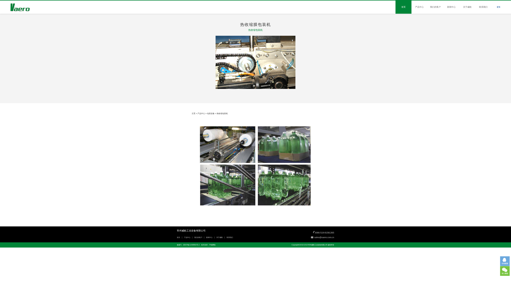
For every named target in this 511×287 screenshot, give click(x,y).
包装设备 (211, 113)
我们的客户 (435, 7)
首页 (403, 7)
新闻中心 (451, 7)
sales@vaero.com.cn (324, 237)
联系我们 (483, 7)
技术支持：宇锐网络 (208, 245)
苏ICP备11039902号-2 (191, 245)
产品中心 (419, 7)
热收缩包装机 (222, 113)
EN (498, 7)
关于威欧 (467, 7)
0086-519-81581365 (324, 233)
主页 (193, 113)
